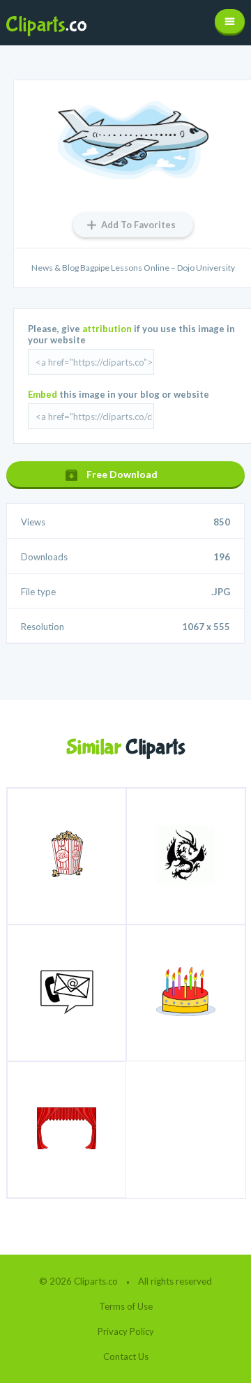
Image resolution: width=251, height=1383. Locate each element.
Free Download (122, 474)
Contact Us (126, 1356)
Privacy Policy (126, 1331)
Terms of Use (126, 1306)
